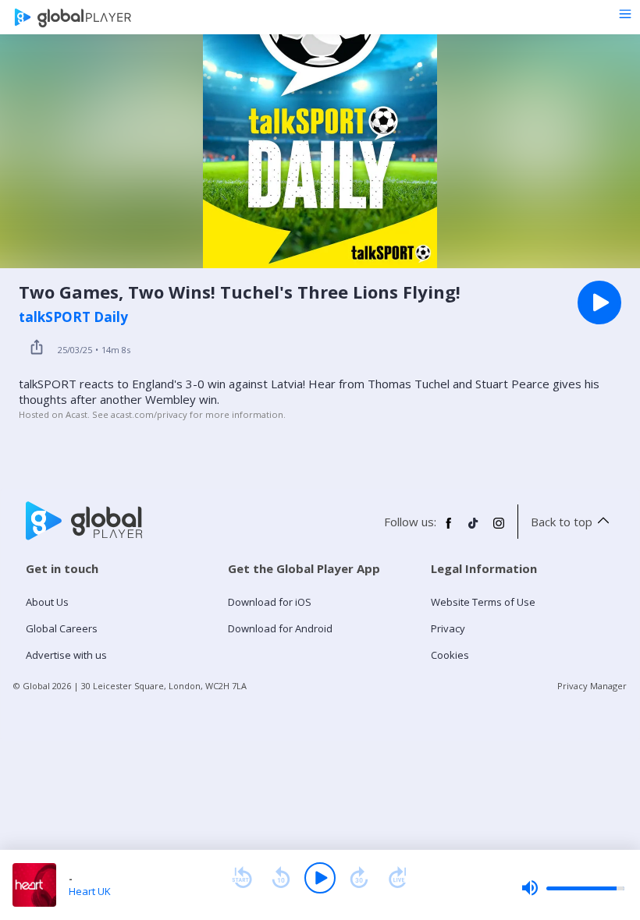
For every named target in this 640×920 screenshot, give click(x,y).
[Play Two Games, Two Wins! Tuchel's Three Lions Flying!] (599, 302)
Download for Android (280, 628)
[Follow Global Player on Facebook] (449, 529)
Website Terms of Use (483, 602)
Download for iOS (269, 602)
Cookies (450, 655)
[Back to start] (242, 877)
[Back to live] (398, 877)
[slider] (572, 888)
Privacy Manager (592, 686)
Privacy (448, 628)
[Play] (320, 877)
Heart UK (90, 891)
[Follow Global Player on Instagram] (499, 529)
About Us (47, 602)
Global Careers (62, 628)
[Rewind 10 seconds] (281, 877)
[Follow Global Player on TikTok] (474, 529)
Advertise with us (66, 655)
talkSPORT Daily (73, 317)
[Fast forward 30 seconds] (359, 877)
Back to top (561, 521)
